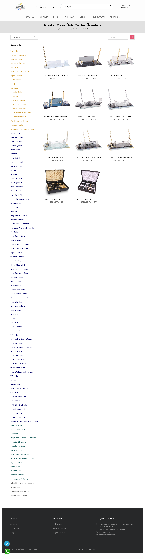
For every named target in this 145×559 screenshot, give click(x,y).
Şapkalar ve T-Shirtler (19, 479)
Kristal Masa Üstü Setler (22, 112)
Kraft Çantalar (16, 141)
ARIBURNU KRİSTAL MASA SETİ (56, 117)
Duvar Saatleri (16, 166)
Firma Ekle (115, 17)
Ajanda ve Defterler (18, 55)
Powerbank (15, 133)
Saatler (13, 84)
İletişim (83, 17)
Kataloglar (68, 17)
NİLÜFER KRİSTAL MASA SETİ (88, 199)
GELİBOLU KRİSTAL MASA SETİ (56, 75)
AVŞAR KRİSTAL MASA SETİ (88, 117)
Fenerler (14, 174)
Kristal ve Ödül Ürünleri (19, 244)
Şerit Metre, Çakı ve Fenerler (22, 339)
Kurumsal (29, 17)
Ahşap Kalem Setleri (18, 294)
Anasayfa (56, 29)
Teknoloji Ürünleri (17, 429)
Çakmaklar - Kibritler (19, 269)
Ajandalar (14, 207)
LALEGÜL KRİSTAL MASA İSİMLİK (88, 158)
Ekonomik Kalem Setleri (20, 298)
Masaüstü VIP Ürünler (19, 273)
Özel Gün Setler (16, 195)
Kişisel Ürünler (16, 75)
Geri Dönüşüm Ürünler (19, 121)
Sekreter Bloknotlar (18, 442)
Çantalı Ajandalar (17, 306)
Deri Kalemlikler (19, 108)
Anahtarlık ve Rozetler (19, 224)
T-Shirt (13, 318)
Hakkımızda (57, 524)
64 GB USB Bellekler (18, 162)
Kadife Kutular (16, 178)
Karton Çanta (16, 145)
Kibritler (13, 154)
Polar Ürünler (15, 158)
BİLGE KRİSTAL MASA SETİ (121, 75)
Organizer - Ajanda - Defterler (23, 438)
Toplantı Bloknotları (18, 396)
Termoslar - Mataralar (19, 454)
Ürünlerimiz (14, 528)
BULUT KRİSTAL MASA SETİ (56, 158)
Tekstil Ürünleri (16, 277)
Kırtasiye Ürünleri (17, 409)
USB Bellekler (15, 232)
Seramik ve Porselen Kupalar (22, 458)
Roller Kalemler (16, 327)
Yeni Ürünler (15, 487)
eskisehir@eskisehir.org (47, 7)
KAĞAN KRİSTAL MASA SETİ (120, 117)
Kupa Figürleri (16, 182)
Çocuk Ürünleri (16, 191)
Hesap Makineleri (17, 265)
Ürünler (44, 17)
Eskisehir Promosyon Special (22, 483)
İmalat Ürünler (16, 471)
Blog (55, 17)
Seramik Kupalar (17, 257)
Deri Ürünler (15, 384)
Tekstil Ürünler (16, 92)
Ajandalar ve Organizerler (21, 199)
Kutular (13, 380)
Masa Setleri (15, 285)
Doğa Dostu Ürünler (18, 215)
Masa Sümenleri (19, 117)
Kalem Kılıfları (16, 302)
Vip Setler (14, 51)
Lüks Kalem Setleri (17, 290)
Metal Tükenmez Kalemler (21, 347)
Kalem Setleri (15, 310)
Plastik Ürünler (16, 343)
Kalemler (14, 67)
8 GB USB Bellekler (18, 359)
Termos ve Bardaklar (19, 388)
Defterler (14, 211)
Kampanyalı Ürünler (18, 495)
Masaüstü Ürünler (17, 236)
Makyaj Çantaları (17, 417)
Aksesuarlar (15, 401)
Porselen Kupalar (17, 261)
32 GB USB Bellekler (18, 368)
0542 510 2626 (104, 532)
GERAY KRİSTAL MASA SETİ (88, 75)
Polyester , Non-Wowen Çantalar (24, 421)
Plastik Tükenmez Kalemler (21, 372)
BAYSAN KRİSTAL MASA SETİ (121, 158)
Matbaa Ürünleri (17, 125)
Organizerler (15, 203)
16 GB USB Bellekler (18, 364)
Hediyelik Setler (16, 59)
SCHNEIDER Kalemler (19, 405)
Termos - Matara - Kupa (20, 71)
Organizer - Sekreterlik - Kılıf (22, 129)
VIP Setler (14, 335)
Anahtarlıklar (15, 80)
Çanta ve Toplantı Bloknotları (22, 228)
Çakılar (13, 170)
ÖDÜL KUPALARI (98, 17)
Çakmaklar (15, 150)
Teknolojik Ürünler (17, 63)
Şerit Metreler (16, 351)
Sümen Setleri (16, 281)
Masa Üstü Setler (20, 104)
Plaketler (14, 96)
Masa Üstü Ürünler (18, 100)
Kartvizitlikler (15, 240)
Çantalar (14, 88)
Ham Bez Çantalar (18, 137)
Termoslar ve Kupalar (19, 248)
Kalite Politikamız (59, 528)
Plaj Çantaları (16, 413)
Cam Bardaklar (16, 187)
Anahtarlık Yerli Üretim (19, 491)
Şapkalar (14, 314)
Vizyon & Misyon (59, 533)
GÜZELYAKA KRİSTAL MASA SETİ (56, 199)
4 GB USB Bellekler (18, 355)
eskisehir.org (20, 549)
